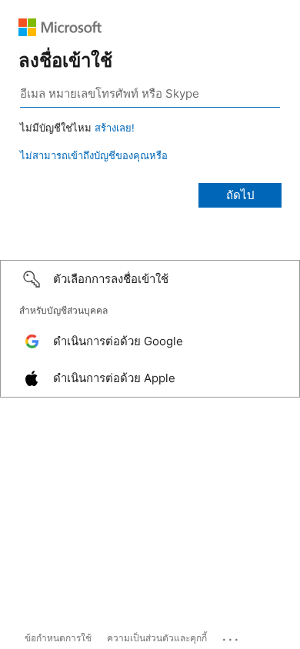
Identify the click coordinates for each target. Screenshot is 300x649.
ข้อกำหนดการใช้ (58, 638)
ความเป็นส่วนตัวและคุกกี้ (157, 638)
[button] (150, 279)
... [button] (231, 636)
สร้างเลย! (115, 127)
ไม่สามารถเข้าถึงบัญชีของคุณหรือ (94, 155)
